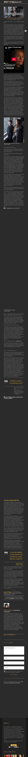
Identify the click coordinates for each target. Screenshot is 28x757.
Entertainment (9, 17)
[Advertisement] (14, 699)
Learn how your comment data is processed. (13, 682)
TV (8, 19)
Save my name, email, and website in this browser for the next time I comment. (13, 672)
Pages (21, 17)
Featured (16, 17)
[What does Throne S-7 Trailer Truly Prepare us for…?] (7, 605)
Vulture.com (18, 341)
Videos (19, 19)
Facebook (11, 598)
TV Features (12, 19)
